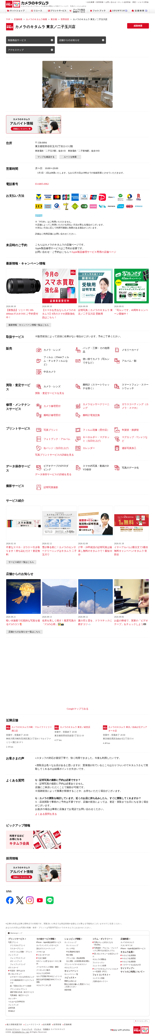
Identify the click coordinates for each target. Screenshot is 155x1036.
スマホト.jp (40, 952)
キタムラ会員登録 (129, 955)
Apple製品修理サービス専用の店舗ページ (93, 252)
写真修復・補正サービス (19, 995)
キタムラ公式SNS (43, 973)
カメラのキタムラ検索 (36, 19)
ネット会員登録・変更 (127, 2)
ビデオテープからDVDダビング (22, 977)
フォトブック (13, 955)
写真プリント (13, 942)
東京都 (54, 19)
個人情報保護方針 (14, 1024)
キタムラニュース (71, 967)
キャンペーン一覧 (71, 974)
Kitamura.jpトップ (16, 933)
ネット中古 (70, 948)
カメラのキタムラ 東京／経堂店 (75, 727)
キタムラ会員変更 (129, 958)
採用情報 (99, 2)
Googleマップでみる (77, 708)
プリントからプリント (18, 989)
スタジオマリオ (44, 955)
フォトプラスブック (17, 958)
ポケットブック (16, 961)
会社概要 (90, 2)
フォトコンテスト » (101, 974)
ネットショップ (70, 942)
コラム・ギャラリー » (102, 939)
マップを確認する (46, 157)
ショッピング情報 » (73, 939)
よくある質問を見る (46, 814)
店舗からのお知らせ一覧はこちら (24, 632)
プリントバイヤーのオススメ (75, 964)
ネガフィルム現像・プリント (21, 952)
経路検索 (138, 26)
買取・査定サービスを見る (49, 393)
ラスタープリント (17, 948)
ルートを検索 (70, 157)
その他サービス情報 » (46, 939)
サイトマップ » (127, 968)
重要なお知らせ (70, 981)
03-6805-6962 (42, 184)
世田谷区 (65, 19)
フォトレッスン (98, 962)
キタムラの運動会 (99, 959)
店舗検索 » (125, 939)
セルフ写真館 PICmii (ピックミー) (49, 976)
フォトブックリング (17, 964)
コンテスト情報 (98, 978)
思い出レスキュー (15, 974)
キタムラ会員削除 (129, 962)
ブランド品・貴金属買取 (75, 958)
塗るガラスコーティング (45, 948)
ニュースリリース (32, 1024)
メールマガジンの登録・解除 (47, 967)
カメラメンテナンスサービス (47, 945)
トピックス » (70, 977)
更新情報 (67, 990)
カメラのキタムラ (127, 942)
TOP (8, 19)
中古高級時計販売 (73, 952)
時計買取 (69, 955)
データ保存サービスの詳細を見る (53, 474)
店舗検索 (18, 19)
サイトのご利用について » (132, 971)
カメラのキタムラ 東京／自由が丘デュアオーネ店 (127, 729)
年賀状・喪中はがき (17, 971)
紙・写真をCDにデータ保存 (20, 986)
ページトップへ (142, 1021)
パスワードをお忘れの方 (131, 965)
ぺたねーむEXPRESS (16, 1002)
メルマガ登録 (143, 2)
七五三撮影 (42, 958)
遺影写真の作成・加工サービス (22, 992)
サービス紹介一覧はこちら (21, 562)
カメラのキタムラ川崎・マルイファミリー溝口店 (32, 729)
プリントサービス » (17, 939)
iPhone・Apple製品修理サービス (48, 942)
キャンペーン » (71, 971)
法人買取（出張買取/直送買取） (78, 961)
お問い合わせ (111, 2)
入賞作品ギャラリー (100, 981)
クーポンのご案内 (43, 970)
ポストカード (13, 967)
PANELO (11, 1011)
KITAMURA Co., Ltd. (20, 1032)
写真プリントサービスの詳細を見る (54, 454)
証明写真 (11, 1008)
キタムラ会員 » (127, 952)
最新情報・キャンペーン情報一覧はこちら (28, 325)
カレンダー (12, 998)
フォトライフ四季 (99, 966)
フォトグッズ (13, 1005)
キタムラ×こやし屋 (43, 985)
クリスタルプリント (17, 945)
